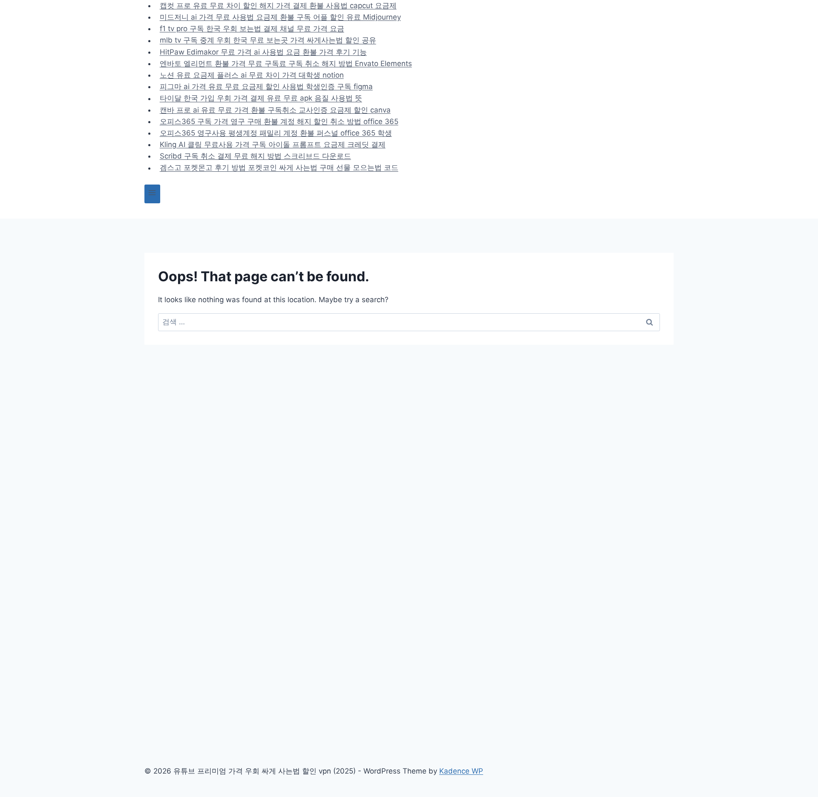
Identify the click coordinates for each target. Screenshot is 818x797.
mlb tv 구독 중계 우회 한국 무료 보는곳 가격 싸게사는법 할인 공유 (268, 40)
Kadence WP (461, 771)
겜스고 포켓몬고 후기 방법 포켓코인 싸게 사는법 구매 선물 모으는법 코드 (279, 168)
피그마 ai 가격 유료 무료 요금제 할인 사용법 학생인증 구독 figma (266, 86)
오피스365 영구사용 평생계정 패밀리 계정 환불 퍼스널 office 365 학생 (276, 133)
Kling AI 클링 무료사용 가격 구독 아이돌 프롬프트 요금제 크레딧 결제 (273, 144)
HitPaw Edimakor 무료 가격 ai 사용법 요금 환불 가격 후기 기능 (263, 52)
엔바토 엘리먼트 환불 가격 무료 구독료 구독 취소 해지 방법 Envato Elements (286, 63)
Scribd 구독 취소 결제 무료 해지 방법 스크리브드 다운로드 (255, 156)
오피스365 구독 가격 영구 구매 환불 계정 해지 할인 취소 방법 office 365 (279, 121)
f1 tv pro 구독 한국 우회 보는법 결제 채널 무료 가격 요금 (252, 28)
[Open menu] (152, 194)
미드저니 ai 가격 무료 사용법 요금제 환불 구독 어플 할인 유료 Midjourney (280, 17)
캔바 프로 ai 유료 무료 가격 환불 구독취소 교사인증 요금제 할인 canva (275, 110)
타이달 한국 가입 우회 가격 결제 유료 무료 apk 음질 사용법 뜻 (261, 98)
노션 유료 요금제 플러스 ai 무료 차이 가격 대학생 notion (252, 75)
